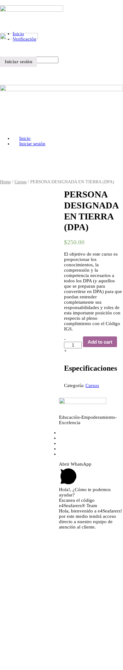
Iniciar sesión (18, 61)
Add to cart (100, 342)
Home (5, 182)
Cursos (20, 182)
